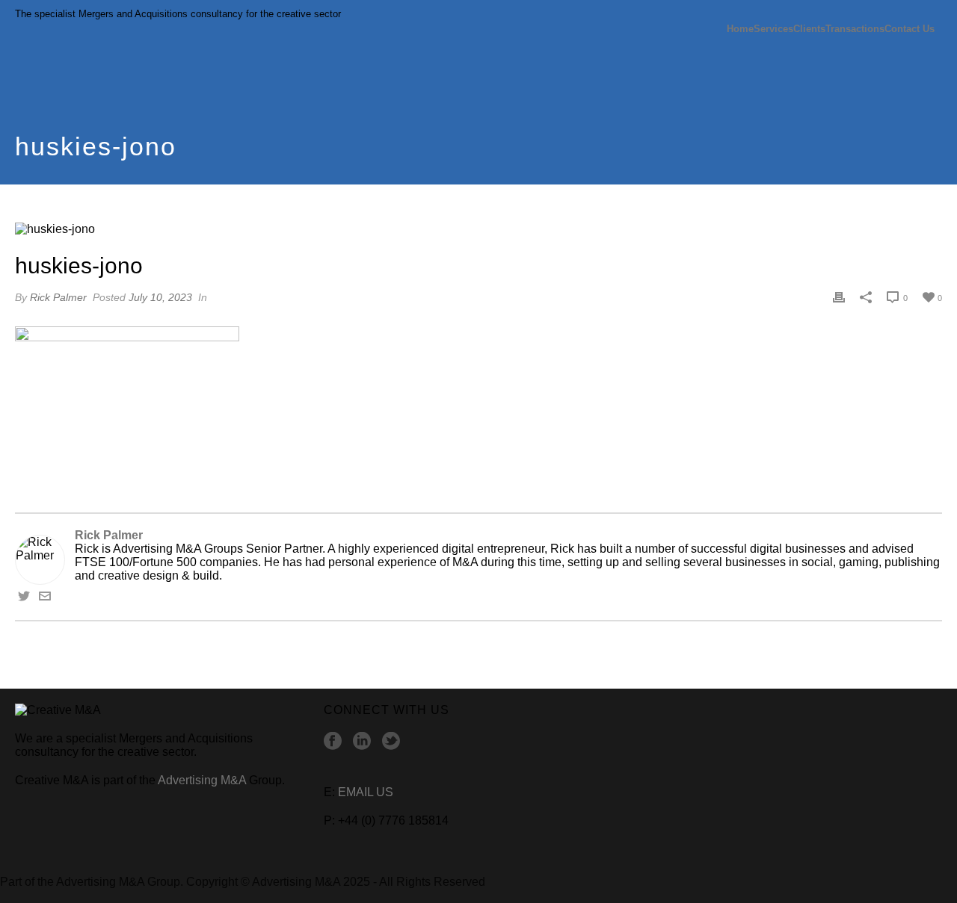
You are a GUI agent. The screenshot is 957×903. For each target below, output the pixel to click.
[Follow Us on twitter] (391, 742)
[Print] (839, 297)
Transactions (854, 29)
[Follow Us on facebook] (333, 742)
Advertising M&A (202, 780)
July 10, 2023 (160, 297)
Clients (809, 29)
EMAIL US (365, 792)
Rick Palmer (58, 297)
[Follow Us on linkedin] (362, 742)
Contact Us (909, 29)
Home (740, 29)
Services (773, 29)
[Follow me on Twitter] (24, 598)
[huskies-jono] (478, 229)
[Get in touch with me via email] (45, 598)
